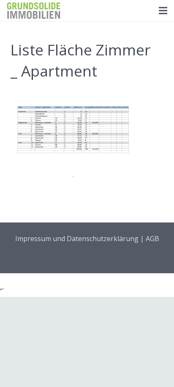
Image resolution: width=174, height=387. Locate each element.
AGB (152, 238)
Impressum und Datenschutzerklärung (77, 238)
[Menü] (163, 10)
